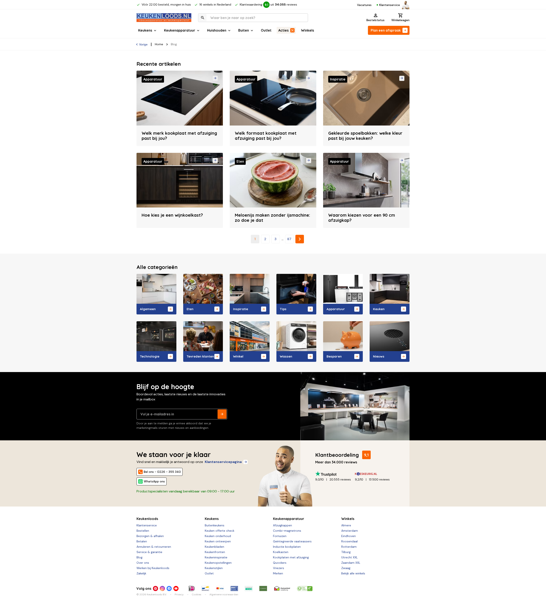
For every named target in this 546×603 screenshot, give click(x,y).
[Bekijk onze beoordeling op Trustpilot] (335, 473)
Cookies (196, 594)
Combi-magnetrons (287, 531)
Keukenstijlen (214, 568)
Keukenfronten (215, 552)
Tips (283, 309)
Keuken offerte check (219, 531)
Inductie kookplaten (287, 547)
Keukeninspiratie (216, 557)
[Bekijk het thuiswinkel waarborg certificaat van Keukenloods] (282, 588)
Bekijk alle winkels (353, 573)
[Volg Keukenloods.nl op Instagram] (162, 588)
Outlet (266, 30)
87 (289, 239)
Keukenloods (147, 519)
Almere (346, 525)
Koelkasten (280, 552)
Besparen (334, 356)
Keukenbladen (214, 547)
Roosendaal (349, 541)
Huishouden (216, 30)
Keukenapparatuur (179, 30)
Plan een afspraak (386, 30)
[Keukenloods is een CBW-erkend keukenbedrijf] (304, 588)
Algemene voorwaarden (223, 594)
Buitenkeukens (214, 525)
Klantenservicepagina (223, 462)
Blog (139, 557)
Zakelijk (141, 573)
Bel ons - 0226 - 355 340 (162, 472)
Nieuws (378, 356)
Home (159, 44)
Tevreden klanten (200, 356)
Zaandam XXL (350, 563)
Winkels (307, 30)
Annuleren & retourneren (153, 547)
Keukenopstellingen (218, 563)
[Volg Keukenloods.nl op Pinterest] (155, 588)
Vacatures (364, 5)
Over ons (142, 563)
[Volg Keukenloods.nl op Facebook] (169, 588)
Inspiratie (240, 309)
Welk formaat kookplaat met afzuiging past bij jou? (265, 135)
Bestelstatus (375, 20)
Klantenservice (389, 5)
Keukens (145, 30)
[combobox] (253, 17)
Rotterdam (349, 547)
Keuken (379, 309)
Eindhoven (348, 536)
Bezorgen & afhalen (150, 536)
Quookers (279, 563)
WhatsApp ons (154, 481)
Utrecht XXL (349, 557)
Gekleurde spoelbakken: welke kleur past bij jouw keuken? (365, 135)
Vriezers (278, 568)
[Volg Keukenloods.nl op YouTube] (176, 588)
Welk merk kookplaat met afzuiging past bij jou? (179, 135)
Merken (278, 573)
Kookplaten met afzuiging (291, 557)
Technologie (149, 356)
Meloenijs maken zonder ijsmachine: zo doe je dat (272, 217)
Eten (190, 309)
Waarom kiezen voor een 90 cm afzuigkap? (361, 217)
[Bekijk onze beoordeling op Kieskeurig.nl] (375, 473)
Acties (283, 30)
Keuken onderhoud (218, 536)
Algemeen (148, 309)
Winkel (238, 356)
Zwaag (345, 568)
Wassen (286, 356)
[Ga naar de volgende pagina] (299, 239)
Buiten (243, 30)
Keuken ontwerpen (218, 541)
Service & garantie (149, 552)
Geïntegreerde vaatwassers (292, 541)
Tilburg (346, 552)
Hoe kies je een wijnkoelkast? (172, 215)
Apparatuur (336, 309)
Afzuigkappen (282, 525)
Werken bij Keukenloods (152, 568)
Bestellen (142, 531)
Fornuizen (279, 536)
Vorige (143, 44)
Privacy (179, 594)
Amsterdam (349, 531)
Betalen (141, 541)
